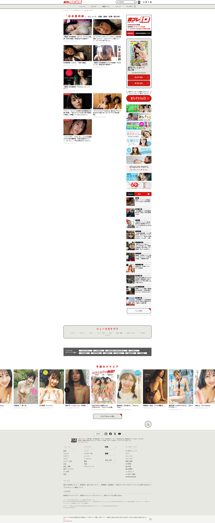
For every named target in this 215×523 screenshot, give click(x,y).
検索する (134, 2)
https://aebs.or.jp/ (83, 442)
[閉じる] (150, 519)
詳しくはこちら (67, 521)
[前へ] (67, 390)
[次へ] (148, 390)
